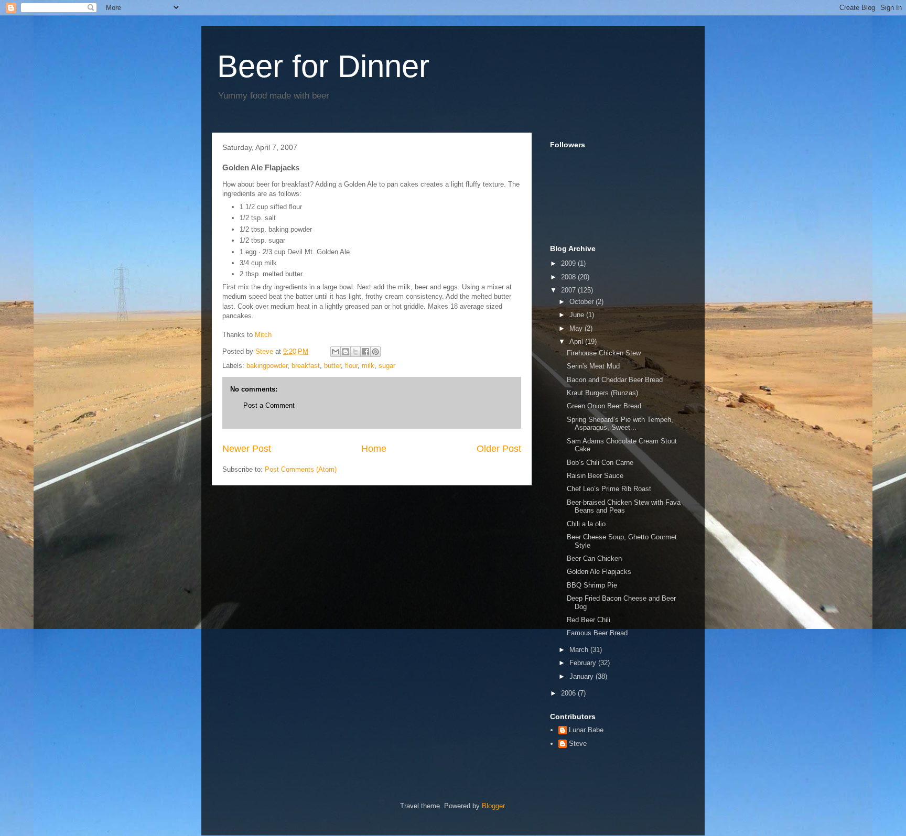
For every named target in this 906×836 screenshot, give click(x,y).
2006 (569, 693)
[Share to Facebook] (365, 351)
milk (368, 366)
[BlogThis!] (345, 351)
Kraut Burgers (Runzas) (602, 393)
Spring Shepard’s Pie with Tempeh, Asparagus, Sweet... (620, 424)
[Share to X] (355, 351)
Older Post (499, 448)
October (582, 302)
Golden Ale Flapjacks (599, 572)
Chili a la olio (586, 524)
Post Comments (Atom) (301, 469)
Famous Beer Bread (597, 633)
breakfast (306, 366)
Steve (578, 743)
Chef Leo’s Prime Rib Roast (609, 489)
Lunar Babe (586, 730)
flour (351, 366)
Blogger (493, 806)
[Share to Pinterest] (375, 351)
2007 (569, 290)
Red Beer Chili (588, 620)
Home (373, 448)
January (582, 676)
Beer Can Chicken (594, 558)
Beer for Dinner (323, 66)
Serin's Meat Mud (593, 366)
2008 (569, 277)
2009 (569, 263)
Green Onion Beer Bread (604, 406)
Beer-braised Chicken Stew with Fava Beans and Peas (624, 506)
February (583, 663)
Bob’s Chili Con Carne (600, 462)
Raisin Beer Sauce (595, 476)
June (577, 315)
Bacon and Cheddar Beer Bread (615, 380)
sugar (387, 366)
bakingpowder (266, 366)
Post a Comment (269, 405)
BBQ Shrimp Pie (592, 585)
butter (332, 366)
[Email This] (335, 351)
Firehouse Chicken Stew (604, 353)
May (577, 328)
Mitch (263, 335)
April (577, 341)
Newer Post (246, 448)
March (579, 650)
